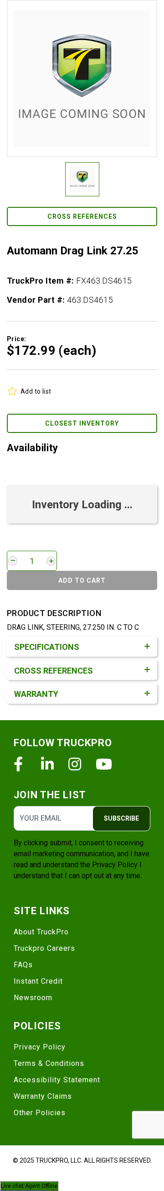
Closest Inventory (82, 423)
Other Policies (40, 1112)
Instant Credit (38, 981)
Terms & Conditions (49, 1063)
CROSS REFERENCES (82, 216)
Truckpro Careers (44, 948)
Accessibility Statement (57, 1079)
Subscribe (121, 818)
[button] (82, 78)
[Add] (51, 561)
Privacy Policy (115, 864)
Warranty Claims (43, 1096)
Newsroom (33, 997)
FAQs (23, 964)
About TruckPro (41, 932)
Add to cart (82, 580)
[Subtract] (12, 560)
